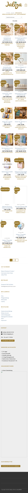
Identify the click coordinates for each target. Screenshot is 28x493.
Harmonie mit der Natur (7, 273)
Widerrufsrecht (5, 313)
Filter (14, 21)
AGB (2, 318)
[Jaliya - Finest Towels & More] (14, 5)
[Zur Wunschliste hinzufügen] (11, 25)
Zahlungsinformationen (6, 316)
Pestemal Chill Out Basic (7, 284)
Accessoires (7, 35)
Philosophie (4, 299)
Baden (7, 119)
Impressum (4, 320)
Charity (3, 301)
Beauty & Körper (20, 204)
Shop (12, 13)
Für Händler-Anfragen (7, 340)
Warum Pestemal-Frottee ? (7, 271)
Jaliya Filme (4, 274)
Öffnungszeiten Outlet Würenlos (10, 466)
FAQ (2, 296)
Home (8, 13)
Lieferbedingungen (5, 314)
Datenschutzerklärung (6, 311)
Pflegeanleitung (5, 297)
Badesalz (7, 169)
